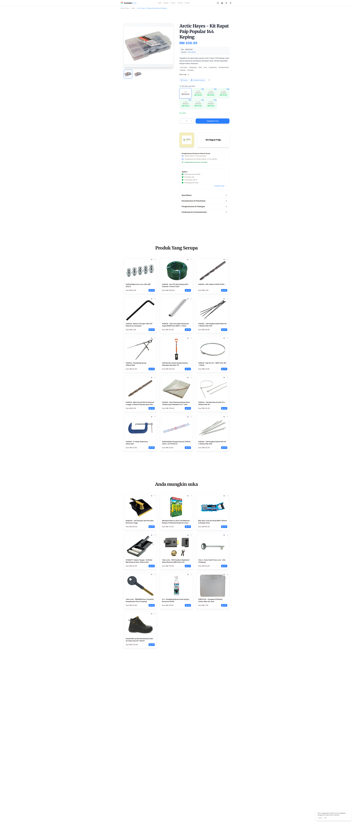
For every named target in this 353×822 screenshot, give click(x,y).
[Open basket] (222, 3)
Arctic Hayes (192, 52)
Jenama (173, 3)
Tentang (180, 3)
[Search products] (218, 3)
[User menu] (230, 3)
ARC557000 (189, 49)
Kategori (166, 3)
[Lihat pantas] (151, 259)
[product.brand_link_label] (186, 139)
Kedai (159, 3)
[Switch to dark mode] (226, 3)
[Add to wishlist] (209, 80)
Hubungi (187, 3)
